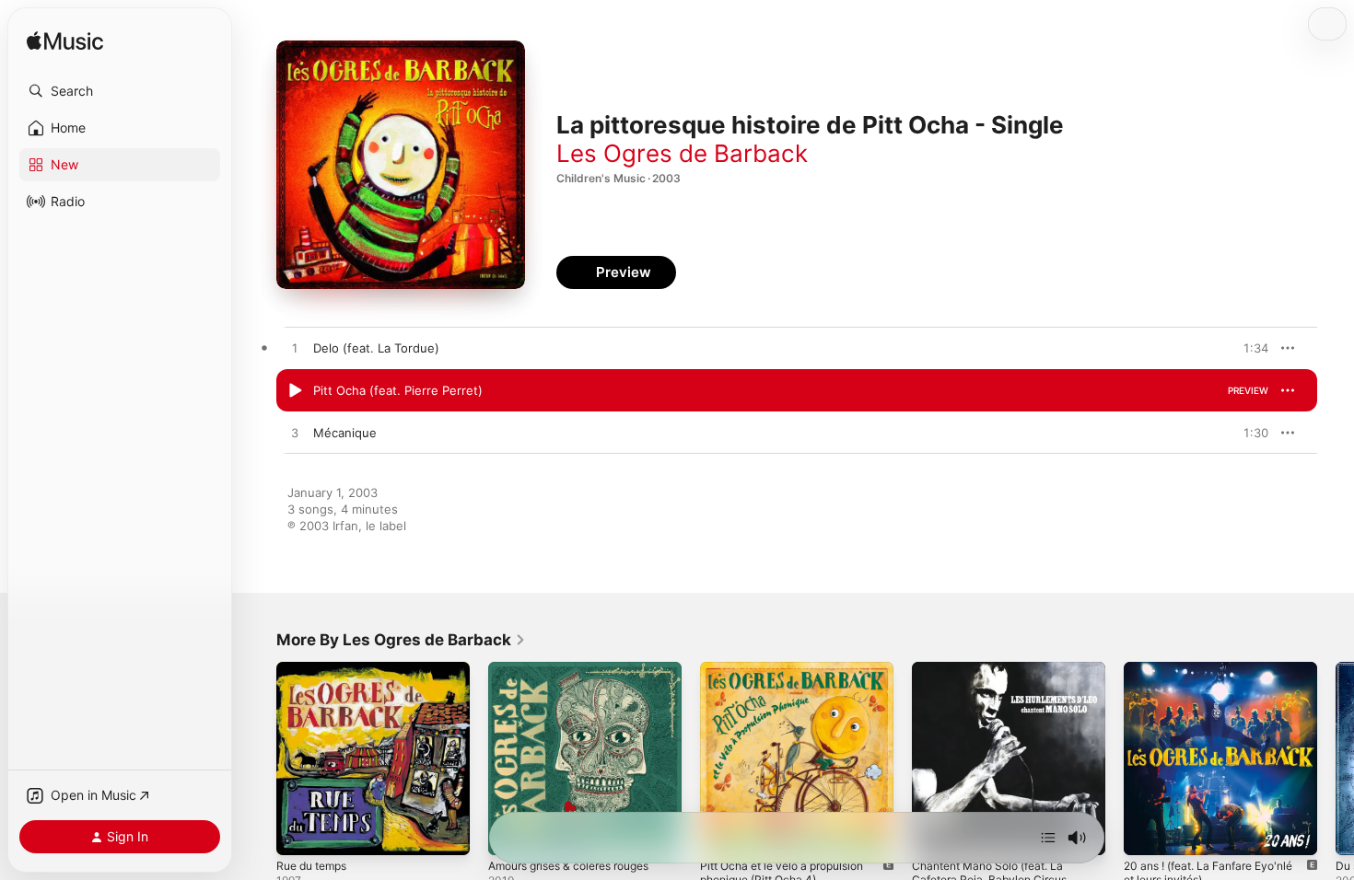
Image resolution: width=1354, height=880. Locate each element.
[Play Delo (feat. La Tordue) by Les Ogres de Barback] (294, 349)
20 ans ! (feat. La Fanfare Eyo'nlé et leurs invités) (1219, 676)
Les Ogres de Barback (682, 153)
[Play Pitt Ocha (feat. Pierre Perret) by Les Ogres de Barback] (294, 391)
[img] (65, 41)
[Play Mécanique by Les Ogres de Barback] (294, 433)
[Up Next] (1048, 838)
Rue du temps (316, 669)
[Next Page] (1335, 758)
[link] (401, 640)
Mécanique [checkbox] (345, 432)
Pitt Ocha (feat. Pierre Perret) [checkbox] (398, 390)
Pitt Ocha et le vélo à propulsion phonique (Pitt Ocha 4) (792, 676)
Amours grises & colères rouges (580, 669)
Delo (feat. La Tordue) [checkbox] (376, 348)
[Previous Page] (258, 758)
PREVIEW (1248, 347)
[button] (119, 91)
